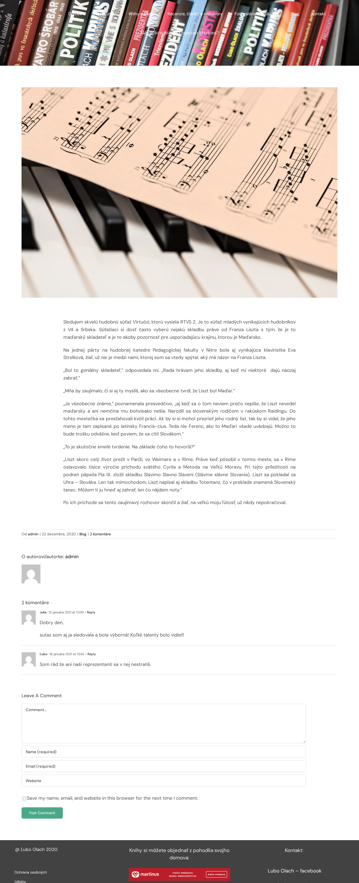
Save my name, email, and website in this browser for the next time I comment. (112, 798)
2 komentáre (100, 534)
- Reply (89, 612)
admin (33, 534)
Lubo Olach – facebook (295, 870)
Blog (82, 534)
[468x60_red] (179, 870)
